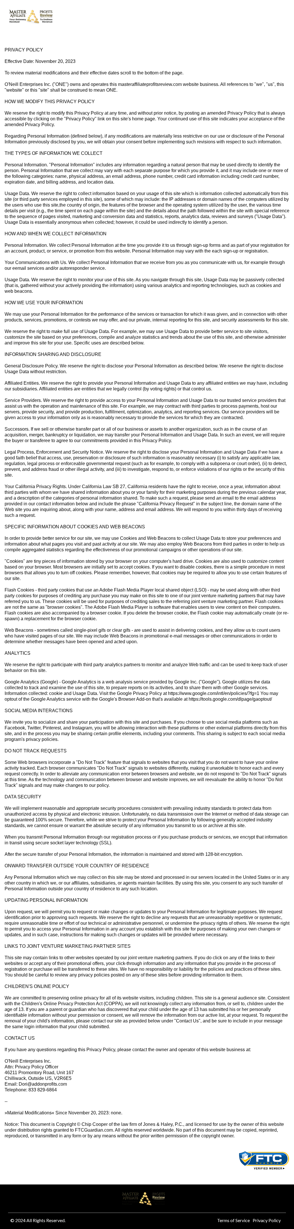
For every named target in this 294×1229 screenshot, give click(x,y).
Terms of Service (233, 1220)
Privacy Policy (267, 1220)
